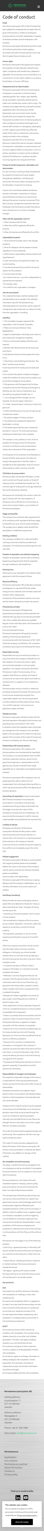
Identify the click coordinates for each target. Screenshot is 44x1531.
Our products (10, 1460)
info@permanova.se (27, 1433)
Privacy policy (11, 1474)
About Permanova (13, 1467)
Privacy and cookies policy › (27, 1515)
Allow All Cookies (22, 1522)
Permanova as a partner (16, 1464)
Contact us (9, 1470)
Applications (10, 1457)
